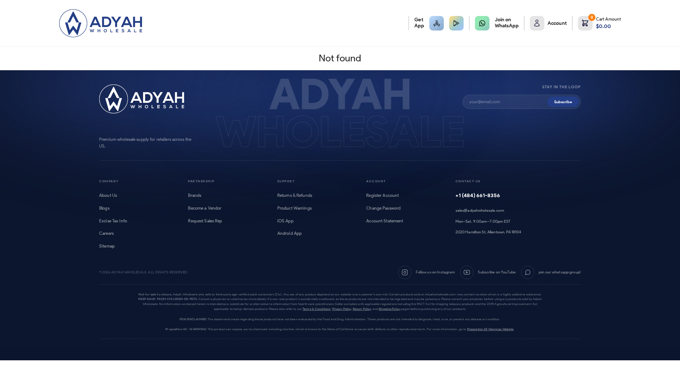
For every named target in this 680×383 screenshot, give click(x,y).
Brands (194, 195)
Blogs (104, 208)
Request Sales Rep (205, 220)
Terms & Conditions (316, 309)
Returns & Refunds (294, 195)
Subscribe (563, 101)
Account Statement (384, 220)
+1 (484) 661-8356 (477, 195)
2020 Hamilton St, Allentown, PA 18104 (488, 231)
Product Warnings (294, 208)
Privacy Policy (341, 309)
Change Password (383, 208)
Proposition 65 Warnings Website (490, 329)
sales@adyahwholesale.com (479, 210)
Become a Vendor (204, 208)
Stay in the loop (561, 87)
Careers (106, 233)
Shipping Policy (389, 309)
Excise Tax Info (113, 220)
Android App (289, 233)
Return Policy (362, 309)
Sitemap (107, 246)
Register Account (382, 195)
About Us (108, 195)
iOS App (285, 220)
